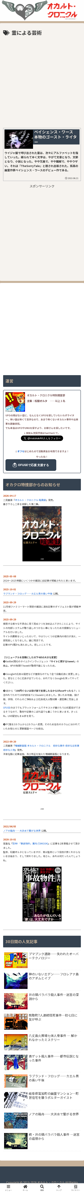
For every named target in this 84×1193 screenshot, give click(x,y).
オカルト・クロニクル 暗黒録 (30, 500)
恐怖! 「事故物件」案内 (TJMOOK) (30, 843)
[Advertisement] (42, 80)
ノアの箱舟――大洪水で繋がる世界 (22, 830)
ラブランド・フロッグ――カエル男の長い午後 (27, 593)
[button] (75, 791)
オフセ (20, 451)
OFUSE (6, 707)
